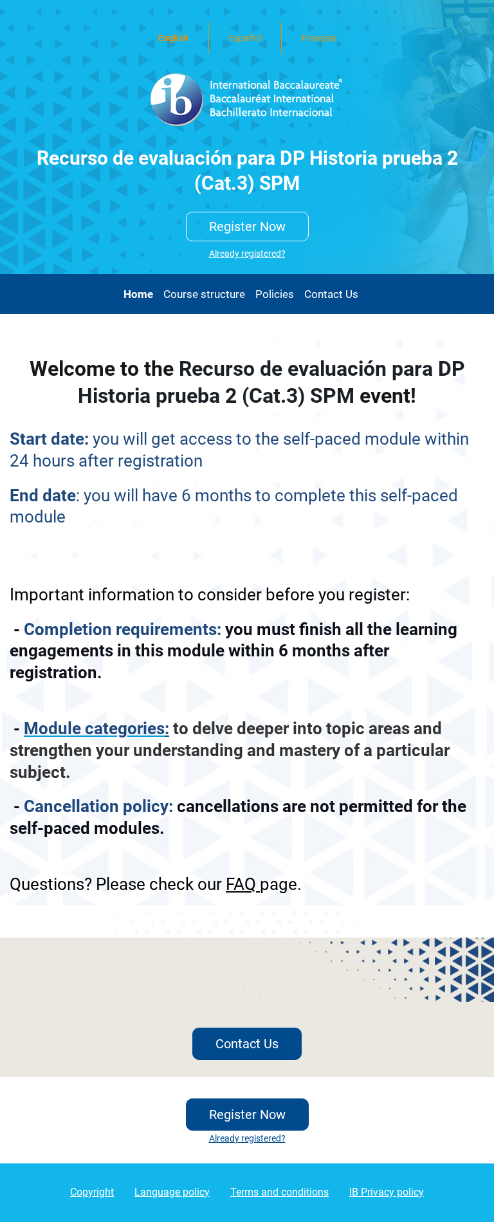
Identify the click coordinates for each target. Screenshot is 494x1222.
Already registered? (247, 253)
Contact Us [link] (331, 294)
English (173, 38)
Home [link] (138, 294)
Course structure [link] (204, 294)
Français (319, 38)
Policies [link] (274, 294)
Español (245, 38)
